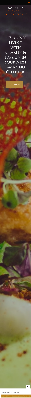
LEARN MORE (15, 84)
